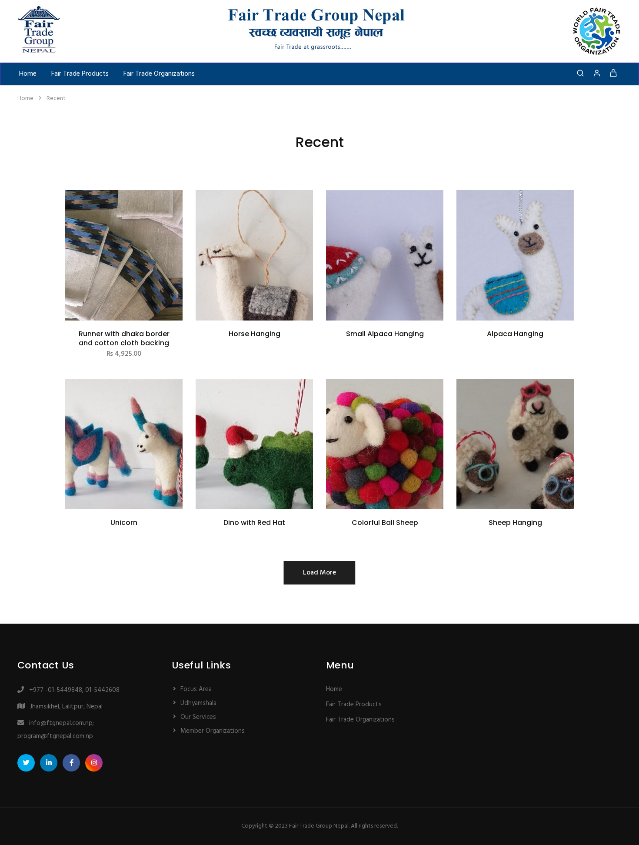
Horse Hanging (254, 334)
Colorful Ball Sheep (385, 523)
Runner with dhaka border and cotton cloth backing (124, 338)
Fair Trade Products (80, 74)
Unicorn (123, 523)
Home (28, 74)
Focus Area (196, 689)
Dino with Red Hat (254, 523)
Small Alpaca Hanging (385, 334)
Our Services (198, 717)
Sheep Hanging (515, 523)
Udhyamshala (198, 703)
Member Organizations (212, 731)
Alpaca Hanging (515, 334)
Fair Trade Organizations (159, 74)
